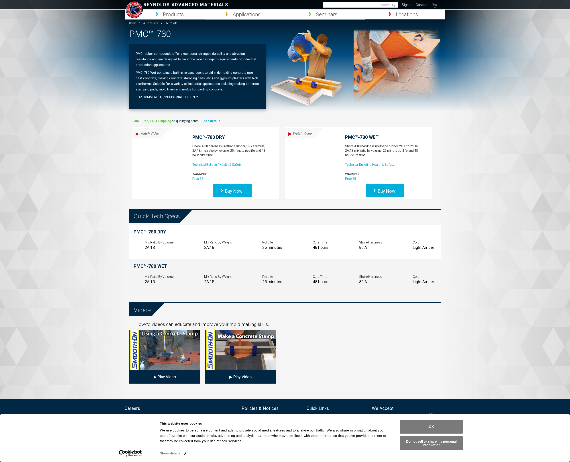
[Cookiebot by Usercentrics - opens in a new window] (130, 453)
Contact (422, 5)
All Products (151, 23)
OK (431, 427)
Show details (170, 453)
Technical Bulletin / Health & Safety (217, 164)
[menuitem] (165, 14)
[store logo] (134, 9)
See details (212, 121)
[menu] (285, 15)
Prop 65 (197, 178)
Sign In (407, 5)
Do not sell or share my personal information (431, 443)
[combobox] (360, 5)
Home (133, 23)
